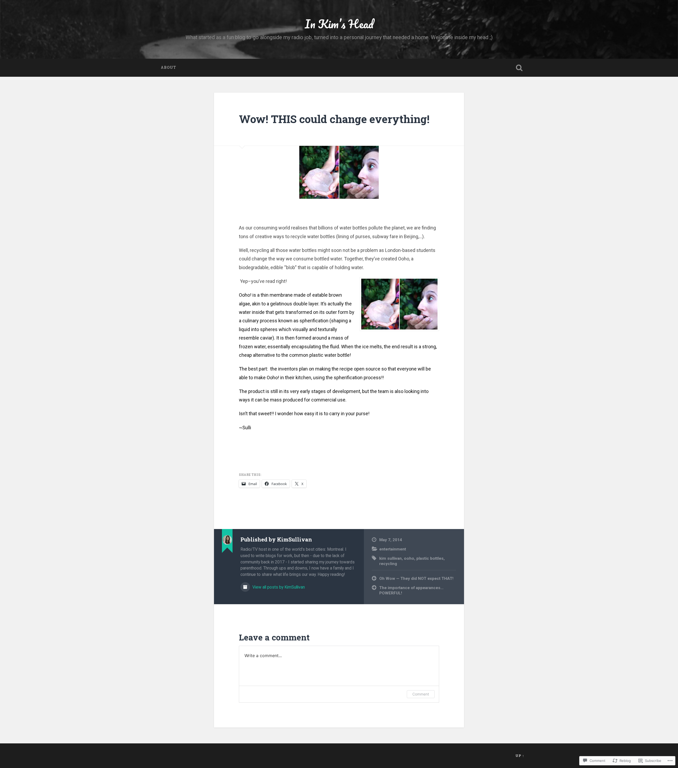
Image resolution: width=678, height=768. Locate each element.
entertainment (392, 549)
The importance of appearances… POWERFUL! (411, 590)
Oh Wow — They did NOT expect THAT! (416, 578)
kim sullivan (390, 558)
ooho (409, 558)
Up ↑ (519, 755)
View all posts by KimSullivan (278, 587)
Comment (420, 694)
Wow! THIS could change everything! (334, 119)
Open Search (519, 68)
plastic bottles (430, 558)
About (168, 67)
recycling (388, 563)
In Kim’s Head (339, 23)
